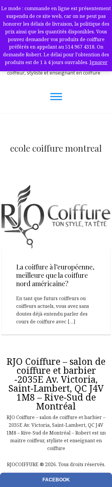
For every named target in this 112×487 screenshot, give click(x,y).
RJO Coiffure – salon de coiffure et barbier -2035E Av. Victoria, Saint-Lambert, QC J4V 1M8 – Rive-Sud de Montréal (56, 383)
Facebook (56, 479)
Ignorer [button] (99, 62)
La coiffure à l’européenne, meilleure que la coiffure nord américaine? (55, 275)
